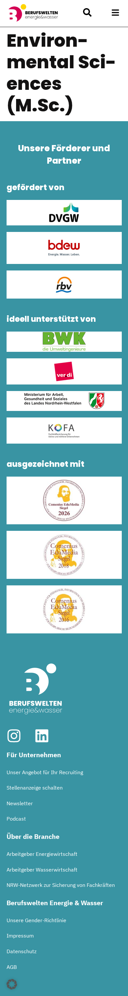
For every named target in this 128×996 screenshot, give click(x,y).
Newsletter (20, 803)
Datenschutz (21, 951)
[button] (115, 13)
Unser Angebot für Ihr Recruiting (45, 772)
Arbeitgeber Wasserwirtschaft (42, 869)
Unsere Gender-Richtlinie (36, 920)
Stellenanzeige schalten (35, 787)
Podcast (16, 818)
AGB (12, 967)
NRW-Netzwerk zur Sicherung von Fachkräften (61, 885)
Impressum (20, 935)
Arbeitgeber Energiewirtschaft (42, 854)
